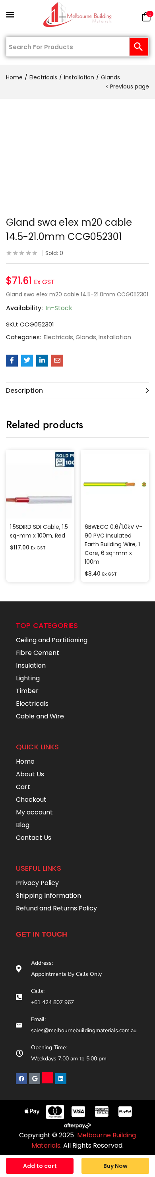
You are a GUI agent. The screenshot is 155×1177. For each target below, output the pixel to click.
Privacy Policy (37, 882)
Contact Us (33, 837)
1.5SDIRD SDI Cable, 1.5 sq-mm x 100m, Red (39, 531)
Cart (23, 786)
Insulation (31, 665)
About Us (30, 774)
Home (14, 77)
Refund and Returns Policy (56, 908)
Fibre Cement (37, 652)
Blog (22, 824)
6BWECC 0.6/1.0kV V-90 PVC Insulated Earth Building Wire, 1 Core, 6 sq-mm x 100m (113, 544)
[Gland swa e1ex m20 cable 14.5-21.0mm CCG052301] (12, 361)
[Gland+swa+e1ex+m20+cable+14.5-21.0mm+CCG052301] (27, 361)
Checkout (31, 799)
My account (34, 812)
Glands (110, 77)
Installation (79, 77)
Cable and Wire (40, 716)
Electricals (43, 77)
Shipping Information (48, 895)
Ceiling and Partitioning (51, 640)
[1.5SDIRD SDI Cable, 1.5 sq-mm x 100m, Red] (40, 484)
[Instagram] (47, 1077)
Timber (27, 690)
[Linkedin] (60, 1078)
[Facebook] (21, 1078)
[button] (146, 18)
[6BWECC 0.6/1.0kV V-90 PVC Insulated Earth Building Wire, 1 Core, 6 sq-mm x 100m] (115, 484)
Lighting (28, 678)
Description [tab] (24, 390)
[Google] (34, 1078)
